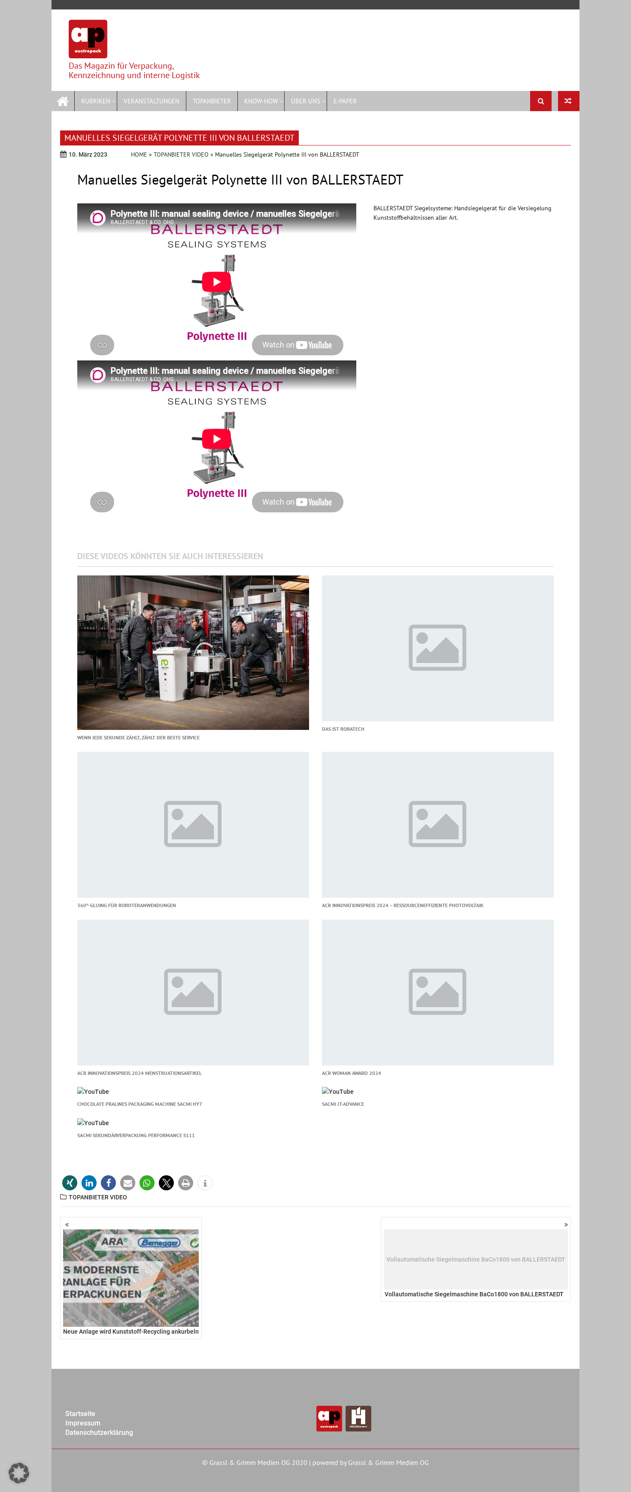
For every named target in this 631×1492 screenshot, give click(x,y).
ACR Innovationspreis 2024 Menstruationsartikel (139, 1073)
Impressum (82, 1423)
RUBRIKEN (95, 101)
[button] (69, 1182)
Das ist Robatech (343, 729)
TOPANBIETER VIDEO (181, 154)
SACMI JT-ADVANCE (343, 1104)
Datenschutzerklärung (99, 1432)
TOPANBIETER (212, 101)
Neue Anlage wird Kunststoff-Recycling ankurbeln (131, 1331)
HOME (139, 154)
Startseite (80, 1414)
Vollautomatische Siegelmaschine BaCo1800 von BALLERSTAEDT (475, 1277)
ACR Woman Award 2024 (351, 1073)
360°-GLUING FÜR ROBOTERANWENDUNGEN (126, 905)
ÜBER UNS (305, 101)
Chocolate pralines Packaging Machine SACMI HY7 (139, 1104)
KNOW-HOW (261, 101)
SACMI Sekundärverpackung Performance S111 (136, 1135)
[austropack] (63, 100)
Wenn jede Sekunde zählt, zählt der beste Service (138, 737)
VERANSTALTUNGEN (151, 101)
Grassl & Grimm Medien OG (388, 1462)
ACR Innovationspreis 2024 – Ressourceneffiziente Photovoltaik (402, 905)
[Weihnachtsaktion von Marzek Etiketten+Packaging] (568, 101)
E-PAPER (345, 101)
